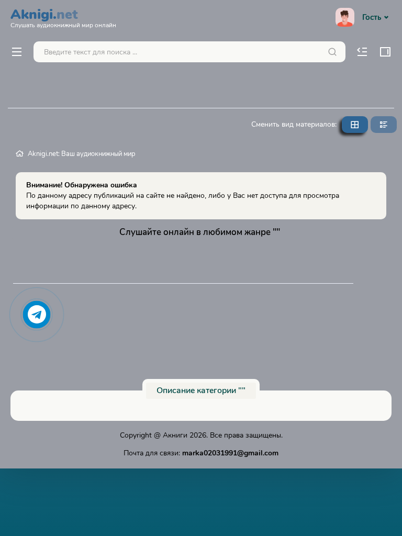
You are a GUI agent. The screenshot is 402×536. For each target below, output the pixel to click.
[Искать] (332, 51)
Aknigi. (63, 16)
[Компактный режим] (355, 124)
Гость (371, 17)
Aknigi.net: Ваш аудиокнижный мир (82, 154)
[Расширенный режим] (384, 124)
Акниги (175, 435)
